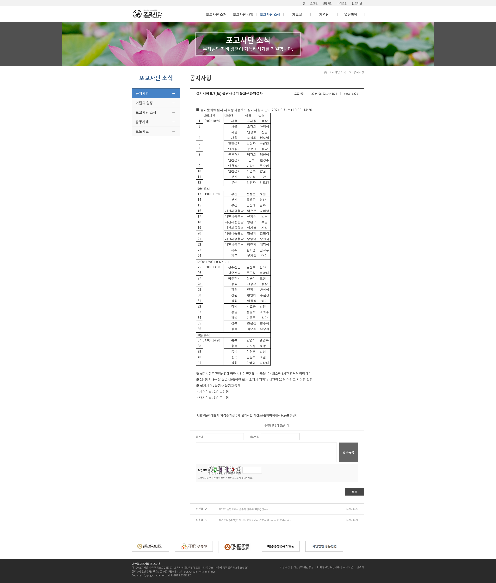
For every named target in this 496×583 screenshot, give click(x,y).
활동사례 (142, 121)
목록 (354, 492)
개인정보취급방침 (303, 567)
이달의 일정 (144, 102)
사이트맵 (342, 3)
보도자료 (142, 131)
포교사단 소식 (146, 112)
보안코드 (202, 470)
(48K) (246, 415)
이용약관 (285, 567)
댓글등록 (348, 452)
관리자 (360, 567)
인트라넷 (357, 3)
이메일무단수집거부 (328, 567)
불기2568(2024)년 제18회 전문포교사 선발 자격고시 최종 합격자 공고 (255, 520)
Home (326, 72)
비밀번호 (254, 436)
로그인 (314, 3)
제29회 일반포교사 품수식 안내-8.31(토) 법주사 (244, 509)
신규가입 (327, 3)
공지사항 (142, 93)
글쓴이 (199, 436)
